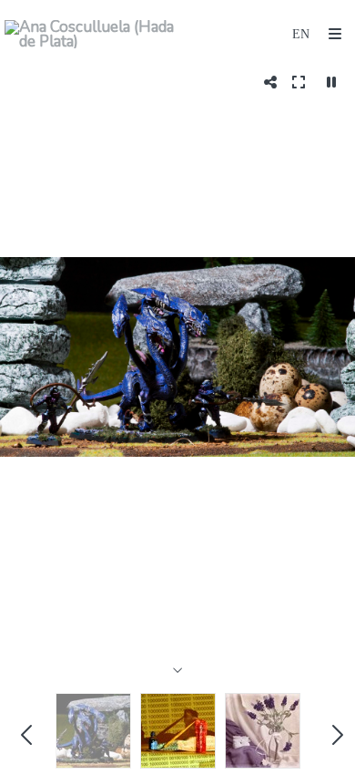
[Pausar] (331, 82)
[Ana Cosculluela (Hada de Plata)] (91, 34)
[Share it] (270, 82)
